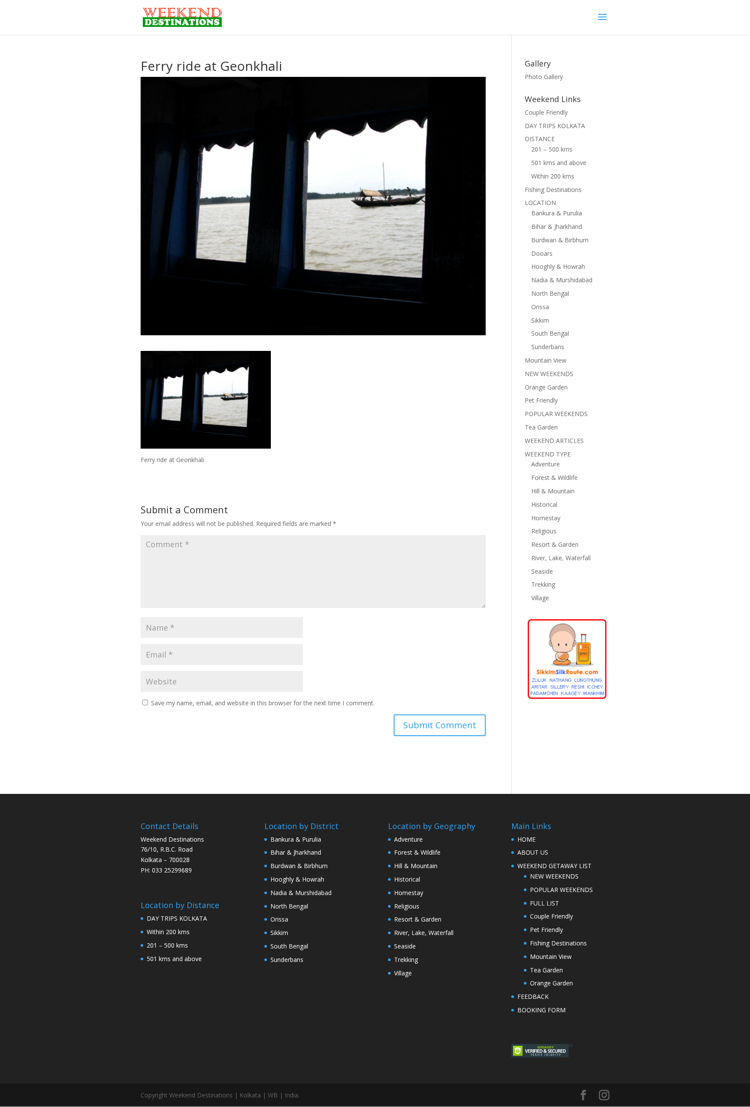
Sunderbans (547, 347)
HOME (526, 839)
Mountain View (545, 360)
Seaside (542, 571)
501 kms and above (558, 163)
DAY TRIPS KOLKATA (555, 126)
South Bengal (550, 333)
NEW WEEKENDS (549, 374)
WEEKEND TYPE (548, 454)
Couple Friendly (546, 112)
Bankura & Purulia (556, 213)
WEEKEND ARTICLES (554, 440)
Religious (543, 531)
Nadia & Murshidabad (561, 280)
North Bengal (550, 293)
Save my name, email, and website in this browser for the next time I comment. (263, 703)
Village (540, 598)
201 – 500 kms (551, 149)
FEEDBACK (533, 996)
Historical (544, 504)
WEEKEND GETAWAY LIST (554, 866)
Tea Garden (541, 427)
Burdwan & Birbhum (560, 240)
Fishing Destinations (553, 189)
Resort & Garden (555, 544)
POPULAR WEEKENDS (556, 414)
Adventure (545, 464)
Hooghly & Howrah (558, 266)
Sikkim (540, 320)
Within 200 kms (552, 176)
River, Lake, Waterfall (561, 558)
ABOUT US (532, 852)
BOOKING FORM (541, 1010)
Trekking (543, 584)
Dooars (542, 253)
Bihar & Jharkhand (556, 226)
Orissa (540, 307)
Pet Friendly (541, 400)
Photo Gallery (544, 77)
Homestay (545, 518)
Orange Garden (546, 387)
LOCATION (540, 202)
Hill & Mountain (553, 491)
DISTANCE (540, 139)
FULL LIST (544, 903)
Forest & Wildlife (554, 477)
